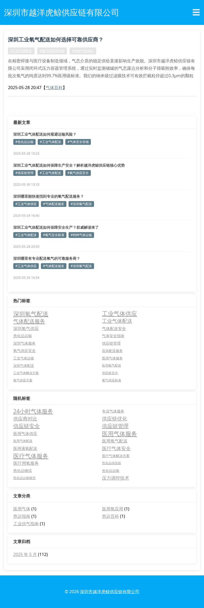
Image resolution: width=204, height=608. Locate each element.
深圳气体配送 (23, 365)
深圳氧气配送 (30, 313)
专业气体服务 (113, 411)
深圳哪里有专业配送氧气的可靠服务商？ (46, 258)
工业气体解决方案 (26, 373)
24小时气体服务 (33, 411)
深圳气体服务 (24, 343)
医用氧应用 (112, 509)
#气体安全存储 (78, 142)
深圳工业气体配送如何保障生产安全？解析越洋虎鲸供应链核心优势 (69, 165)
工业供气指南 (26, 524)
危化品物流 (22, 470)
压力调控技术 (115, 478)
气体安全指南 (113, 335)
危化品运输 (22, 335)
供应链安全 (110, 373)
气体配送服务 (29, 321)
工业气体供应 (119, 313)
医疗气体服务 (30, 455)
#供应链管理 (24, 173)
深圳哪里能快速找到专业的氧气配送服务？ (48, 196)
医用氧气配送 (111, 365)
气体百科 (54, 87)
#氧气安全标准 (53, 235)
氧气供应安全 (24, 350)
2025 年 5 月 (25, 554)
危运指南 (21, 516)
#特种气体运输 (81, 235)
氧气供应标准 (111, 380)
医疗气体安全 (116, 448)
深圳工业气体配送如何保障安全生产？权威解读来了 (56, 227)
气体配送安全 (114, 328)
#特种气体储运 (83, 51)
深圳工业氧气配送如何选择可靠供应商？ (56, 39)
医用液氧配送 (25, 448)
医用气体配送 (22, 440)
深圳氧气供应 (26, 328)
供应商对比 (25, 418)
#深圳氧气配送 (81, 204)
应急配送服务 (112, 350)
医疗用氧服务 (26, 463)
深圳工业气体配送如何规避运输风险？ (44, 134)
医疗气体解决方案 (116, 455)
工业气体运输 (23, 358)
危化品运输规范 (24, 478)
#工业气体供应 (26, 204)
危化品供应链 (111, 463)
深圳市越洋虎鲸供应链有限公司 (109, 591)
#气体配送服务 (53, 204)
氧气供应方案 (22, 380)
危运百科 (110, 516)
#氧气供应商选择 (52, 51)
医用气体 (21, 509)
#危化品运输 (24, 142)
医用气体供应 (25, 433)
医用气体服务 (112, 358)
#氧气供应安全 (78, 173)
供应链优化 (114, 418)
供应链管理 (111, 343)
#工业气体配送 (21, 51)
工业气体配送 (117, 321)
